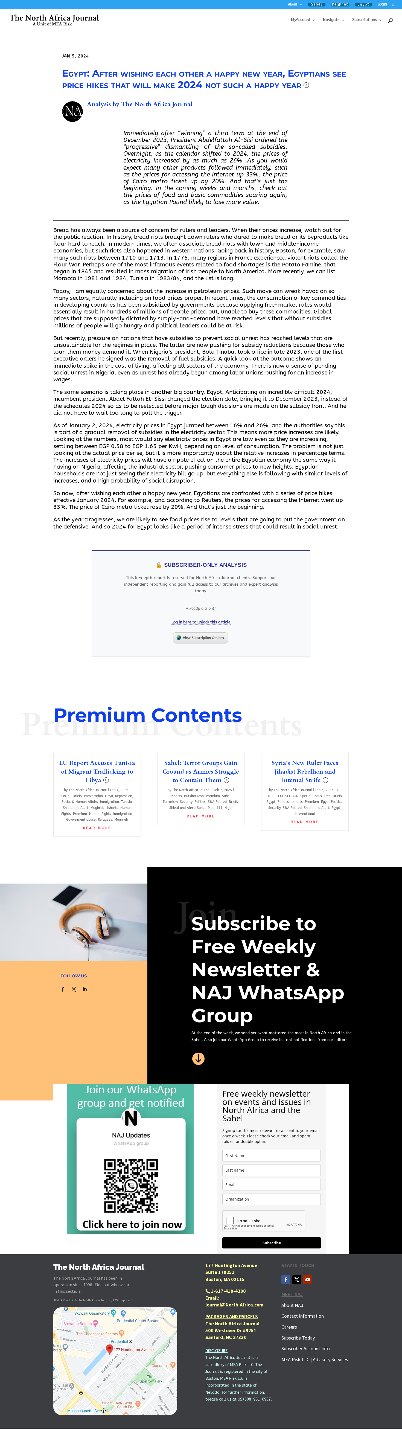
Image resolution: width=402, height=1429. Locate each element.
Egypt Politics (331, 802)
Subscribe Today (298, 1338)
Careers (289, 1327)
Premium (80, 814)
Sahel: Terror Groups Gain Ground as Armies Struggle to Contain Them (201, 772)
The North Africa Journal (157, 104)
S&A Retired (217, 802)
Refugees (105, 819)
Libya (109, 796)
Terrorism (170, 802)
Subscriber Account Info (305, 1348)
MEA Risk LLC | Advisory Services (314, 1359)
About (292, 4)
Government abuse (81, 819)
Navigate (331, 20)
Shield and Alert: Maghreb (83, 808)
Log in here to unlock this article (201, 622)
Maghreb (121, 819)
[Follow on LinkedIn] (84, 989)
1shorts (112, 808)
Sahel (226, 796)
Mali (211, 808)
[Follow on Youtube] (307, 1279)
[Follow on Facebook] (63, 989)
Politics (200, 802)
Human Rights (100, 814)
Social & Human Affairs (80, 802)
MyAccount (300, 20)
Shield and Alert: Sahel (187, 808)
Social (66, 796)
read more (97, 828)
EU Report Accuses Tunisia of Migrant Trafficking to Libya (97, 772)
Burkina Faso (194, 796)
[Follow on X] (73, 989)
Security (186, 802)
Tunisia (126, 802)
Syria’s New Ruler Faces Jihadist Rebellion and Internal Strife (305, 772)
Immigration (93, 796)
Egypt (271, 802)
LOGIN (382, 4)
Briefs (77, 796)
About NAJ (292, 1305)
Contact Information (302, 1316)
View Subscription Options (203, 638)
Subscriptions (364, 20)
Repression (123, 796)
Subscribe (272, 1242)
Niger (229, 808)
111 (219, 808)
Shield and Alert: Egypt (322, 808)
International (305, 814)
